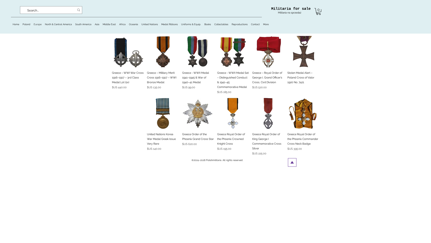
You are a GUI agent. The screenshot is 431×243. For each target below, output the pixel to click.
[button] (318, 11)
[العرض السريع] (303, 52)
